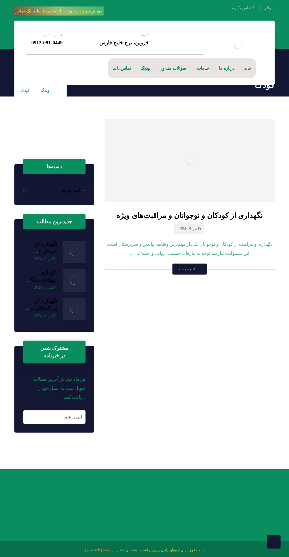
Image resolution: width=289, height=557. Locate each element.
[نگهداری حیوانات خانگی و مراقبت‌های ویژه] (74, 280)
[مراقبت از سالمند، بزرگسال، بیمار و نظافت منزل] (238, 45)
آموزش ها (70, 190)
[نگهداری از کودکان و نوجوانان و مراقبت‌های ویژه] (74, 252)
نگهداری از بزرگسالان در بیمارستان (43, 308)
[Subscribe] (29, 417)
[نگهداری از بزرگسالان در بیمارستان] (74, 309)
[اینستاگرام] (28, 68)
